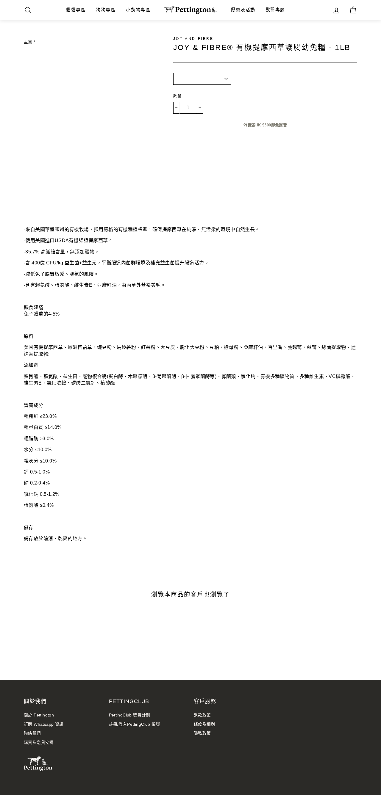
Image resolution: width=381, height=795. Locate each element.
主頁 (28, 42)
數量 (177, 96)
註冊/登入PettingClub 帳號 (134, 724)
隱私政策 (202, 733)
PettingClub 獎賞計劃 (129, 715)
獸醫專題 (275, 9)
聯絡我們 (32, 733)
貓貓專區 (76, 9)
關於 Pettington (39, 715)
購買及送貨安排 (39, 742)
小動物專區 (138, 9)
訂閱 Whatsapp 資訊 (44, 724)
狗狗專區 (105, 9)
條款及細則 (204, 724)
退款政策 (202, 715)
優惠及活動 (243, 9)
